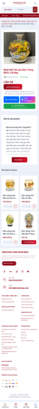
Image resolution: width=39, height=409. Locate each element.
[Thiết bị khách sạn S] (13, 386)
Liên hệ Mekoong (13, 87)
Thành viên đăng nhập (8, 302)
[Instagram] (22, 271)
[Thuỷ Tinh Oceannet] (13, 380)
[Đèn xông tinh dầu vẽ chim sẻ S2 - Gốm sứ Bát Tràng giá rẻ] (10, 220)
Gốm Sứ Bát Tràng (18, 21)
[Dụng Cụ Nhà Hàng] (9, 386)
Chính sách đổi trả (26, 299)
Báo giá (5, 15)
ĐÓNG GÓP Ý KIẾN (7, 263)
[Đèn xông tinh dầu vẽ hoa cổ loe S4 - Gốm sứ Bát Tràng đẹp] (10, 184)
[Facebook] (4, 271)
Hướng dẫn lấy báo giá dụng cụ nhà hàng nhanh (9, 347)
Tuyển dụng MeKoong (27, 340)
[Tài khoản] (35, 3)
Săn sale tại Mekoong (8, 310)
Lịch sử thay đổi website (28, 315)
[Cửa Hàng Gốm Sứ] (16, 383)
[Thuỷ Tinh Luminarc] (13, 383)
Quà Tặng (15, 15)
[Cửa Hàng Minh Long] (16, 380)
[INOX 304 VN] (6, 386)
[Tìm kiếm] (35, 9)
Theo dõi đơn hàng (7, 334)
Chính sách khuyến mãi (27, 302)
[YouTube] (28, 271)
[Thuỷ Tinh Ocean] (3, 386)
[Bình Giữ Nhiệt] (9, 380)
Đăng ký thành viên (7, 299)
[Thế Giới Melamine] (6, 380)
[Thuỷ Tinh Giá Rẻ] (9, 383)
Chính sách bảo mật (26, 304)
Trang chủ (5, 21)
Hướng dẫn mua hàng (8, 339)
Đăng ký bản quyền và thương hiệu (27, 319)
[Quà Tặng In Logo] (16, 386)
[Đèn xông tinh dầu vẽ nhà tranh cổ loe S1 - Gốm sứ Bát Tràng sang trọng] (28, 184)
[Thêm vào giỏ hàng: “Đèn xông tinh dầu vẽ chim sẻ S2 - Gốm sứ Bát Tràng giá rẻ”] (15, 242)
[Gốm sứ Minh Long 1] (3, 383)
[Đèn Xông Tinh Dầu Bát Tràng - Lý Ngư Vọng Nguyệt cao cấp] (28, 220)
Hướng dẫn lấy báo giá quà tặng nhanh (9, 352)
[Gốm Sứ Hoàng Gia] (3, 380)
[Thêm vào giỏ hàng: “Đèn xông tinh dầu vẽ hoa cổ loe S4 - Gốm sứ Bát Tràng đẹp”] (15, 206)
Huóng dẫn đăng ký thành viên (9, 343)
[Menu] (4, 3)
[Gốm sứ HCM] (6, 383)
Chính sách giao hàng (27, 307)
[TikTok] (17, 271)
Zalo (10, 271)
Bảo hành (23, 338)
